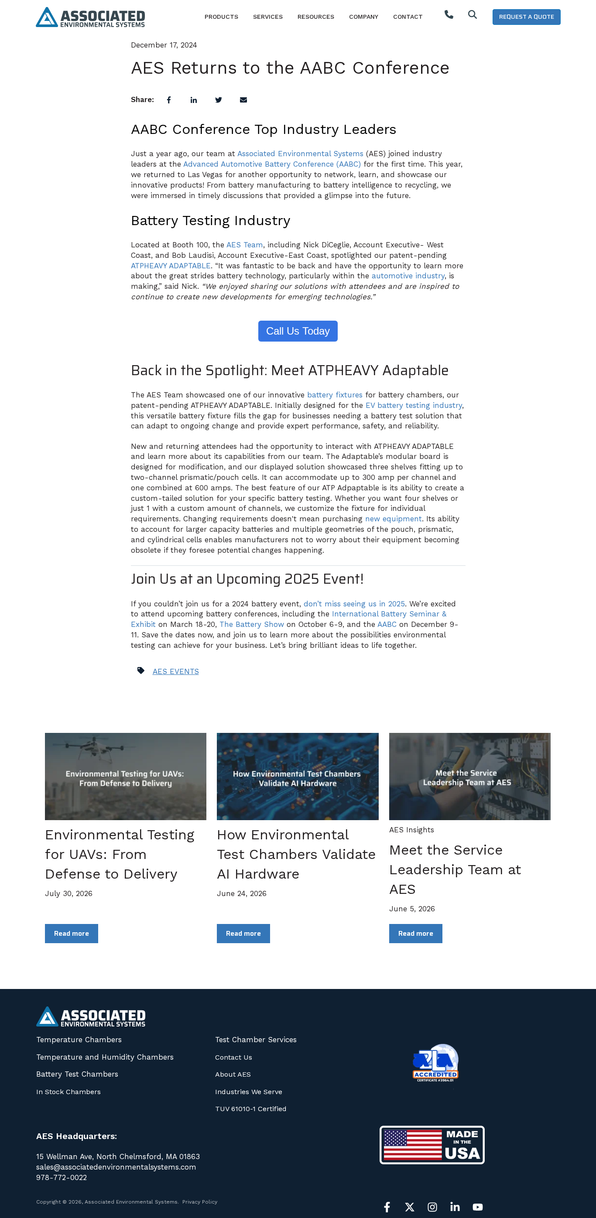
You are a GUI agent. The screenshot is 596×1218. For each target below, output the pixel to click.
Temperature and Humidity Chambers (105, 1057)
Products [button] (221, 16)
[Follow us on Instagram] (432, 1207)
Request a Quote (526, 16)
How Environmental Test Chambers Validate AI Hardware (296, 854)
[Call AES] (448, 16)
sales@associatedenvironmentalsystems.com (116, 1167)
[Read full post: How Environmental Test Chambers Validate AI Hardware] (297, 776)
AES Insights (411, 829)
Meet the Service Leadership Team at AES (455, 869)
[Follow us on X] (409, 1207)
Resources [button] (316, 16)
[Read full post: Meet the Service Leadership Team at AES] (470, 776)
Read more (71, 933)
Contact (408, 16)
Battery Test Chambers (77, 1074)
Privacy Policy (199, 1202)
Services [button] (268, 16)
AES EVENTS (176, 671)
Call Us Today (298, 331)
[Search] (472, 16)
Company (363, 16)
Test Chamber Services (256, 1039)
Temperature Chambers (79, 1039)
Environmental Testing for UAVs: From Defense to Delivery (119, 854)
